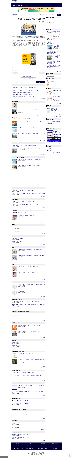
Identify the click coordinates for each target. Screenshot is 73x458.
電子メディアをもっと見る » (56, 116)
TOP (12, 16)
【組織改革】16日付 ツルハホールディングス (20, 212)
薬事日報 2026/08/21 (16, 342)
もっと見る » (43, 98)
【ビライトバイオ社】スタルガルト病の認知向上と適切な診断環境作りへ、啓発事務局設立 (28, 193)
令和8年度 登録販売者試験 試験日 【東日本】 (21, 434)
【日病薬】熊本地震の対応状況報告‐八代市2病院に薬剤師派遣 (23, 96)
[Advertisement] (28, 180)
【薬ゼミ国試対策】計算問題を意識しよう (25, 353)
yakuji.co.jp (29, 452)
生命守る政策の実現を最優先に (17, 238)
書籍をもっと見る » (58, 114)
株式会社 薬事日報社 (36, 453)
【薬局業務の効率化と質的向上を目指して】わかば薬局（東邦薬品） (30, 249)
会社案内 (17, 443)
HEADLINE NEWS (17, 16)
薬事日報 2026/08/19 (16, 345)
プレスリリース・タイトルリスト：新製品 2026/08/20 (22, 411)
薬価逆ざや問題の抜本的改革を (17, 241)
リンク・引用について (30, 448)
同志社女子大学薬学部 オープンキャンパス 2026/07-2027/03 (29, 331)
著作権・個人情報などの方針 (17, 448)
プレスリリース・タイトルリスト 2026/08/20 (20, 403)
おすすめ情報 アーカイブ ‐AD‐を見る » (38, 140)
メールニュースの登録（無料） (28, 78)
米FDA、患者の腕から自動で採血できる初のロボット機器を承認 (29, 159)
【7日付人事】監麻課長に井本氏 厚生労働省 (26, 215)
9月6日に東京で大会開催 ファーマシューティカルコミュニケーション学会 (25, 301)
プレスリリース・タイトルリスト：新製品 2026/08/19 (22, 414)
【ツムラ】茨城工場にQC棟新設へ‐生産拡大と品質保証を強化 (29, 148)
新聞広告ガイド (50, 150)
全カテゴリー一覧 (24, 5)
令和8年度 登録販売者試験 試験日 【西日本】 (21, 437)
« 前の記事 (15, 14)
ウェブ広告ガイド (50, 148)
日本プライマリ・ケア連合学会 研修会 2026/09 (21, 316)
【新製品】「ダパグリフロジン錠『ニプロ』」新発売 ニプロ (23, 201)
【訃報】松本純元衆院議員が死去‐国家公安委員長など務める (28, 266)
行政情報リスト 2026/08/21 (17, 423)
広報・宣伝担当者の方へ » (57, 152)
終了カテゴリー (55, 448)
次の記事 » (42, 14)
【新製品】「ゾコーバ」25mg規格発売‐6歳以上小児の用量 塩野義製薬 (25, 204)
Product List (43, 443)
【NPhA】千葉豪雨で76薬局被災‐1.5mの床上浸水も (21, 92)
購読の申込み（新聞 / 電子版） (28, 76)
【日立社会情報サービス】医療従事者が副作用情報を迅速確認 (29, 103)
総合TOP (13, 5)
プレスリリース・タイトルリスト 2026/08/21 (20, 400)
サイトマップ (30, 443)
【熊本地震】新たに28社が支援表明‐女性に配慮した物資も (22, 94)
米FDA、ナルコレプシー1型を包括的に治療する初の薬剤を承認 (29, 165)
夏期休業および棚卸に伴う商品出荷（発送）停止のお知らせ (56, 98)
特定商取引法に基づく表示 (43, 448)
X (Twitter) (52, 81)
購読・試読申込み (55, 443)
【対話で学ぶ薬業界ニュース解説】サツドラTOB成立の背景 (23, 372)
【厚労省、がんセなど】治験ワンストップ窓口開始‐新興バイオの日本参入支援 (26, 90)
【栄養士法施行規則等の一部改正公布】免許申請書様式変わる (23, 190)
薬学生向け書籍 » (42, 367)
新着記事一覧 (18, 5)
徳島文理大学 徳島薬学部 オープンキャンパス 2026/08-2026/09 (30, 325)
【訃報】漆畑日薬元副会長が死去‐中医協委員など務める (28, 272)
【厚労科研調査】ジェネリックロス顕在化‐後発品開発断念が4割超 (24, 87)
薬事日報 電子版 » (21, 50)
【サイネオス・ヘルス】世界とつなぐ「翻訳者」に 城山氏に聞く (30, 121)
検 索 (40, 82)
